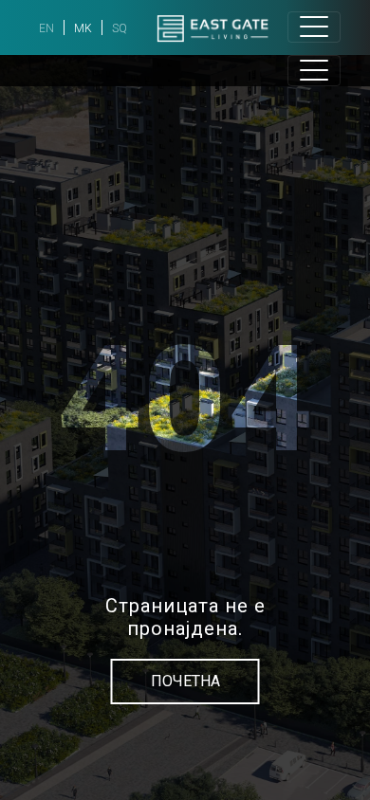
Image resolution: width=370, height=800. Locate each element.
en (46, 28)
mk (83, 28)
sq (119, 28)
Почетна (185, 681)
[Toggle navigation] (314, 27)
